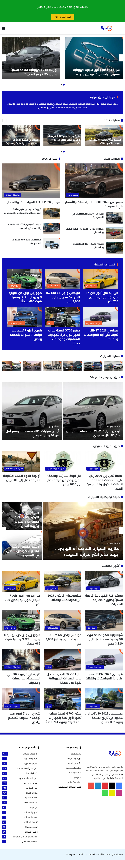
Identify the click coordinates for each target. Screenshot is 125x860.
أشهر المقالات (111, 565)
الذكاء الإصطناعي (30, 841)
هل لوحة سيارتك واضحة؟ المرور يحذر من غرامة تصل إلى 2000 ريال (63, 480)
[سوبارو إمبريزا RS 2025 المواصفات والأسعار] (114, 233)
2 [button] (61, 84)
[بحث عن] (121, 29)
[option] (94, 58)
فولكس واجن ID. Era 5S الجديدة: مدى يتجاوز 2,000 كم (63, 297)
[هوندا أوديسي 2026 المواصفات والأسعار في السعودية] (51, 228)
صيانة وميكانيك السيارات (104, 496)
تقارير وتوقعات (31, 827)
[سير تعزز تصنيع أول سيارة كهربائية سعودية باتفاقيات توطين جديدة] (94, 58)
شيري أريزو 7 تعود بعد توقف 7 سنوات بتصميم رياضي (26, 335)
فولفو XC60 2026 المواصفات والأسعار (33, 202)
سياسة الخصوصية (73, 768)
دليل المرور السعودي (106, 446)
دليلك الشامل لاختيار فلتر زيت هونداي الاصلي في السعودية (22, 551)
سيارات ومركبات (74, 773)
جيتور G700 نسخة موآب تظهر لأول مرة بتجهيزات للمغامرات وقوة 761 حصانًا (63, 718)
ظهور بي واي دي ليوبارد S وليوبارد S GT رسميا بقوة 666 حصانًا (25, 297)
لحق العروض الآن (63, 17)
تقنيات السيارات (31, 822)
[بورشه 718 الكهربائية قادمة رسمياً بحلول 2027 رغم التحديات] (31, 58)
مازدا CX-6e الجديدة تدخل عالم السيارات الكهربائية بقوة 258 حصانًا (64, 678)
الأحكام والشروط (74, 763)
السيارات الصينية (104, 264)
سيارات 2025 (112, 158)
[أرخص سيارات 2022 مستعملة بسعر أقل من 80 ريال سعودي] (93, 411)
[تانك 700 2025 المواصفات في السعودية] (114, 218)
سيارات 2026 (49, 158)
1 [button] (64, 85)
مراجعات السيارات (30, 753)
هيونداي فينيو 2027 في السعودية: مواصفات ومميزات (23, 678)
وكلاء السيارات (31, 831)
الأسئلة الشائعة (31, 802)
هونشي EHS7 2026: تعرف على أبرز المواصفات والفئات (101, 335)
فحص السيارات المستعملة (69, 787)
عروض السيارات (31, 817)
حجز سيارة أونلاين (74, 782)
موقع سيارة (71, 854)
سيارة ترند (77, 777)
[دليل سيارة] (106, 28)
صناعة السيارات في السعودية (25, 836)
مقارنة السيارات (110, 356)
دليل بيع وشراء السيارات (105, 377)
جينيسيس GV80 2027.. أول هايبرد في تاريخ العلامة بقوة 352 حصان (104, 718)
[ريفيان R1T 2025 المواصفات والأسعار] (114, 248)
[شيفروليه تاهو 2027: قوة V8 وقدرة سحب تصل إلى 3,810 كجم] (62, 136)
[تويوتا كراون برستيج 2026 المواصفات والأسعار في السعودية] (51, 213)
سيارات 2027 (112, 120)
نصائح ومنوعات (31, 783)
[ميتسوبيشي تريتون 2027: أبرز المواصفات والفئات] (104, 136)
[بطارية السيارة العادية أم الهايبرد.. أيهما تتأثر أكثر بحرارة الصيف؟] (83, 531)
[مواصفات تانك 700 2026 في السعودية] (51, 243)
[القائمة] (3, 29)
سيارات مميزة (32, 792)
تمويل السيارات (31, 812)
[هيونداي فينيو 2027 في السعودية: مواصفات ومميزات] (21, 136)
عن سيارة (34, 807)
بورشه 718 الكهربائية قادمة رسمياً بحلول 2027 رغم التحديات (104, 600)
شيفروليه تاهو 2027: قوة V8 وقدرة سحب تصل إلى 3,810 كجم (105, 639)
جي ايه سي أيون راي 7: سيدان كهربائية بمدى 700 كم (102, 297)
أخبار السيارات (32, 788)
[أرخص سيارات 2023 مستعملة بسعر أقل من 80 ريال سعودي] (32, 411)
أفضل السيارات (31, 773)
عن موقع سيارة (74, 758)
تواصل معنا (76, 754)
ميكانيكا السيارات (30, 758)
